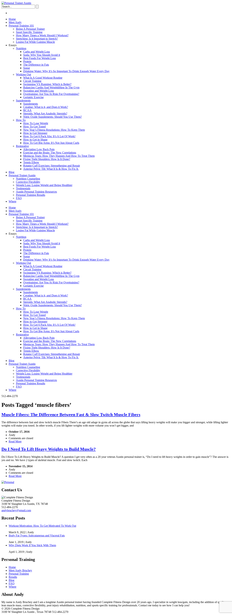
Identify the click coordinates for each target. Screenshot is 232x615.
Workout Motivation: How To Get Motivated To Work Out (42, 525)
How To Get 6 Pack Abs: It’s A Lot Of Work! (49, 136)
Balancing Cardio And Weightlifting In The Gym (51, 87)
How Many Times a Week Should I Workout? (42, 35)
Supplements (23, 100)
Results (13, 576)
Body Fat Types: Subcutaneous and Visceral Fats (37, 535)
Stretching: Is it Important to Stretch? (37, 38)
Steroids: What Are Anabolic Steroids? (45, 113)
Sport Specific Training (29, 32)
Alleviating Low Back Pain (39, 149)
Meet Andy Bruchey (20, 570)
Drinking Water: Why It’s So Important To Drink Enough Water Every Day (66, 71)
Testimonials (23, 188)
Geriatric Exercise (33, 97)
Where (12, 201)
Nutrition (21, 48)
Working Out (23, 74)
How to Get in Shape (35, 139)
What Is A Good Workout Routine (42, 77)
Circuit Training (32, 80)
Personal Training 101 (21, 25)
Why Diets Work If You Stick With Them (32, 545)
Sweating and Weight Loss (38, 90)
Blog (11, 172)
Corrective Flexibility (28, 181)
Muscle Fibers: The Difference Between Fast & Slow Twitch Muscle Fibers (70, 414)
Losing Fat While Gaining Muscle (35, 41)
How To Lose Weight (35, 123)
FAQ (19, 198)
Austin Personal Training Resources (36, 191)
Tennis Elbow (31, 162)
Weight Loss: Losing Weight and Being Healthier (44, 185)
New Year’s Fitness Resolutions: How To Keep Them (54, 129)
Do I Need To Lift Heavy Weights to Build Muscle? (48, 449)
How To (21, 120)
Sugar (26, 67)
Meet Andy (15, 22)
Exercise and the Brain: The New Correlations (49, 152)
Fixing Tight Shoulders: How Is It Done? (46, 159)
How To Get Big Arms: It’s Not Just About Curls (51, 142)
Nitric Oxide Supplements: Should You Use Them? (52, 116)
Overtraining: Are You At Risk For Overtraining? (51, 94)
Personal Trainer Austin (22, 175)
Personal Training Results (30, 194)
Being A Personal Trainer (30, 28)
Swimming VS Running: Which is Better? (47, 84)
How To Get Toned (34, 126)
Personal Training (19, 573)
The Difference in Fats (36, 64)
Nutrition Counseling (28, 178)
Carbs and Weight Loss (36, 51)
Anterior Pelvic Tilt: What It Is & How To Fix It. (51, 168)
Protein (27, 61)
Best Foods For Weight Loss (39, 58)
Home (12, 19)
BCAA (27, 110)
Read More (15, 441)
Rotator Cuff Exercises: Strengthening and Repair (51, 165)
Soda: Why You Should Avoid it (41, 54)
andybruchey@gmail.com (16, 510)
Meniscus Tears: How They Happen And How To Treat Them (59, 155)
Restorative (22, 146)
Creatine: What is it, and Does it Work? (45, 107)
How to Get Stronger (35, 133)
